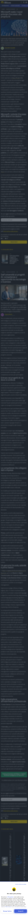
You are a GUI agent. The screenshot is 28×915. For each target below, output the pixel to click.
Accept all (20, 911)
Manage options (7, 911)
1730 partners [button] (10, 897)
